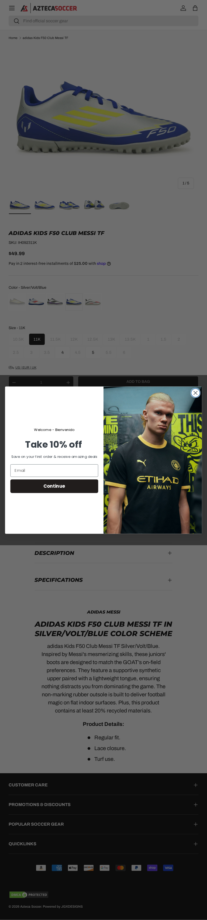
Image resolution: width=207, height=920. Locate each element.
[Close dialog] (195, 392)
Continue (54, 486)
